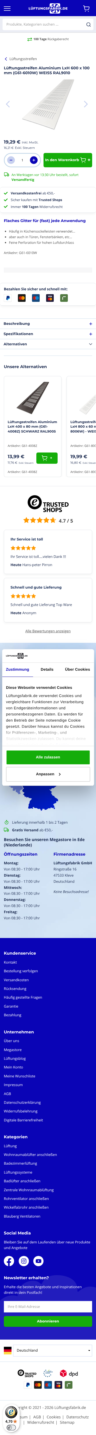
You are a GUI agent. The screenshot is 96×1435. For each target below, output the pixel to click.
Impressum (13, 1085)
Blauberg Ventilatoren (22, 1216)
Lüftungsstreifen (23, 59)
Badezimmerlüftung (20, 1163)
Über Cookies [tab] (77, 669)
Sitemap (67, 1422)
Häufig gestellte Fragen (23, 997)
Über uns (11, 1041)
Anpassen (45, 774)
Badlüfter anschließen (22, 1181)
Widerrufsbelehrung (20, 1111)
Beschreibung (17, 323)
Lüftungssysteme (18, 1172)
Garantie (11, 1006)
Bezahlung (12, 1015)
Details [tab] (47, 669)
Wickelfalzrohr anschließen (26, 1207)
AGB (7, 1093)
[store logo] (48, 8)
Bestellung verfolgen (21, 971)
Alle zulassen (48, 757)
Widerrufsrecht (40, 1422)
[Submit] (88, 24)
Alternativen (15, 344)
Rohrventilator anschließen (26, 1198)
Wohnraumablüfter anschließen (30, 1154)
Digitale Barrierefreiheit (23, 1120)
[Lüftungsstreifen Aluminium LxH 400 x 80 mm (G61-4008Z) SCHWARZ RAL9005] (32, 398)
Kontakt (10, 962)
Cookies (54, 1417)
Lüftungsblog (15, 1058)
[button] (86, 104)
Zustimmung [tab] (17, 669)
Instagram (24, 1261)
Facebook (9, 1261)
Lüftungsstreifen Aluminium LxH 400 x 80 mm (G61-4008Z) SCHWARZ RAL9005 (32, 427)
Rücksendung (15, 988)
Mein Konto (13, 1067)
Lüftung (10, 1146)
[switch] (11, 1427)
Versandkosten (16, 980)
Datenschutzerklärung (22, 1102)
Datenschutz (77, 1417)
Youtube (38, 1261)
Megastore (13, 1049)
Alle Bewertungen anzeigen (48, 631)
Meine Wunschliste (19, 1076)
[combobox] (48, 24)
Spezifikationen (18, 334)
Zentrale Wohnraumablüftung (29, 1190)
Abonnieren (48, 1321)
